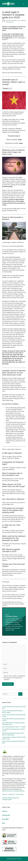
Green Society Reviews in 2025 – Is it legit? (13, 727)
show (10, 88)
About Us (4, 794)
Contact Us (12, 794)
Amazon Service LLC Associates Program (13, 791)
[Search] (20, 694)
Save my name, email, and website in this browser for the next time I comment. (14, 677)
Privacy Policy (20, 794)
